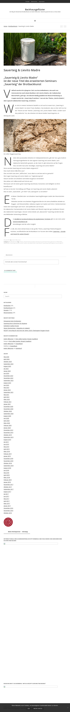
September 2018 (8, 465)
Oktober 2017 (8, 487)
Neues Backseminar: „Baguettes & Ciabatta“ (17, 328)
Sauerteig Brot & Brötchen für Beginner (15, 323)
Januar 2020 (7, 428)
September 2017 (8, 489)
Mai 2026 (6, 357)
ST (62, 243)
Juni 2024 (6, 373)
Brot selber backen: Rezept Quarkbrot (27, 339)
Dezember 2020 (8, 406)
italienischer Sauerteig (9, 243)
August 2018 (7, 468)
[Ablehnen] (68, 708)
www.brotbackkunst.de (20, 222)
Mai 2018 (6, 473)
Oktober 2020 (8, 411)
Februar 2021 (7, 402)
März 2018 (7, 477)
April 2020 (6, 421)
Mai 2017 (6, 499)
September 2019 (8, 437)
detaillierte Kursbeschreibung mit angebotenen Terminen (32, 219)
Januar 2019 (7, 456)
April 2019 (6, 449)
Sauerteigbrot (51, 243)
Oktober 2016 (8, 513)
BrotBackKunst (12, 26)
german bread (46, 242)
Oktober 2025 (8, 361)
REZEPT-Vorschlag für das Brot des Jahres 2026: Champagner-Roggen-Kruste (26, 330)
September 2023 (8, 380)
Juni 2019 (6, 444)
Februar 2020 (7, 425)
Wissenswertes (8, 312)
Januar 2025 (7, 371)
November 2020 (8, 409)
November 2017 (8, 484)
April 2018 (6, 475)
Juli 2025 (6, 369)
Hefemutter (59, 242)
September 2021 (8, 392)
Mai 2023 (6, 387)
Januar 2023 (7, 390)
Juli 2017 (6, 494)
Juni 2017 (6, 496)
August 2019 (7, 439)
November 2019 (8, 432)
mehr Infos (38, 708)
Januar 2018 (7, 482)
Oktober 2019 (8, 435)
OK (29, 708)
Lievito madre (23, 243)
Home (5, 26)
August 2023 (7, 383)
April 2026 (6, 359)
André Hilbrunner (16, 240)
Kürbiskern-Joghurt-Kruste (11, 326)
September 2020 (8, 413)
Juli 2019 (6, 442)
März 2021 (7, 399)
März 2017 (7, 503)
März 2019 (7, 451)
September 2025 (8, 364)
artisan (21, 242)
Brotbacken (7, 305)
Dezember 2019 (8, 430)
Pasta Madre (39, 243)
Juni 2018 (6, 470)
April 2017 (6, 501)
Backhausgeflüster (35, 9)
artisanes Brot (27, 242)
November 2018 (8, 461)
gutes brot (53, 242)
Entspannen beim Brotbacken (12, 321)
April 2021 (6, 397)
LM (28, 243)
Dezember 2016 (8, 508)
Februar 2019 (7, 454)
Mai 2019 (6, 447)
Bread (37, 242)
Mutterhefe (32, 243)
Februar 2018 (7, 480)
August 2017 (7, 491)
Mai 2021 (6, 395)
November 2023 (8, 378)
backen (33, 242)
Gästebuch (19, 348)
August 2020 (7, 416)
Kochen (17, 243)
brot (40, 242)
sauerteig (45, 243)
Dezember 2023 (8, 376)
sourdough (59, 243)
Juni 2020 (6, 418)
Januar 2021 (7, 404)
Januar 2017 (7, 506)
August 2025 (7, 366)
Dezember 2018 (8, 458)
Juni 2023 (6, 385)
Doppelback (19, 343)
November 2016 (8, 510)
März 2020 (7, 423)
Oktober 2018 (8, 463)
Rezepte (6, 310)
